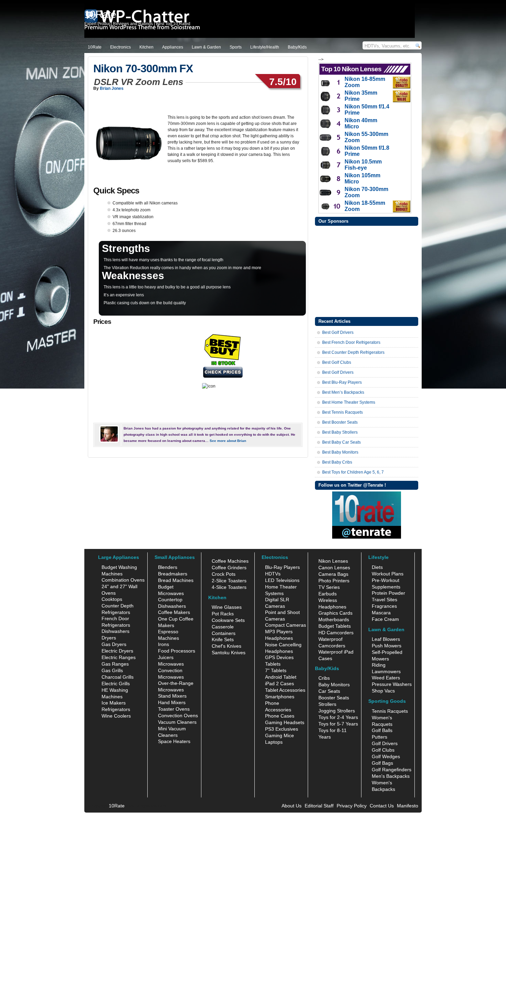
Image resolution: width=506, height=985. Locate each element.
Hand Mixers (172, 702)
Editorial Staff (319, 805)
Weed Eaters (386, 677)
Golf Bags (382, 763)
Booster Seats (333, 697)
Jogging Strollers (336, 710)
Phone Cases (279, 716)
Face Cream (385, 619)
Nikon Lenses (333, 561)
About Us (292, 805)
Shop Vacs (383, 690)
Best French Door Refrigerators (351, 342)
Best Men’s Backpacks (343, 392)
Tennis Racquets (390, 711)
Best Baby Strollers (340, 432)
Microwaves (171, 664)
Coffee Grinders (229, 567)
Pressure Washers (392, 684)
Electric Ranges (119, 657)
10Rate (95, 47)
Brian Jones (112, 88)
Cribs (324, 678)
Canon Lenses (334, 567)
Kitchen (146, 47)
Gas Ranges (115, 664)
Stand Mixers (172, 696)
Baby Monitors (334, 684)
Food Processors (176, 651)
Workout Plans (387, 573)
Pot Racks (223, 613)
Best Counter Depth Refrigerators (353, 352)
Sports (236, 47)
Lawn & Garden (206, 47)
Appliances (172, 47)
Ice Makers (114, 703)
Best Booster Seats (340, 422)
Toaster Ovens (174, 709)
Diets (377, 567)
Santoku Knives (228, 652)
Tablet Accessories (285, 690)
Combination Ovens (123, 580)
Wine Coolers (116, 716)
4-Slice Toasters (229, 587)
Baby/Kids (297, 47)
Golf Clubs (383, 750)
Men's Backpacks (391, 776)
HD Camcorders (336, 632)
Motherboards (333, 619)
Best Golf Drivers (338, 332)
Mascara (381, 612)
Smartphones (279, 696)
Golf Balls (382, 730)
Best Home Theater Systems (348, 402)
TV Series (329, 587)
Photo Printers (333, 580)
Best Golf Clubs (336, 362)
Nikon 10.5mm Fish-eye (363, 165)
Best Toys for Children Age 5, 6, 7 (353, 472)
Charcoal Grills (118, 677)
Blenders (167, 567)
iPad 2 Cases (279, 683)
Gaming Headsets (284, 722)
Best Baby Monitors (340, 452)
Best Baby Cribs (337, 462)
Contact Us (382, 805)
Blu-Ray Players (282, 567)
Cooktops (112, 599)
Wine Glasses (227, 607)
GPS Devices (279, 657)
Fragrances (384, 606)
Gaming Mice (279, 735)
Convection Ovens (178, 715)
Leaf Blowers (386, 639)
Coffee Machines (230, 561)
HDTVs (273, 573)
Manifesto (407, 805)
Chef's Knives (226, 646)
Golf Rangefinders (391, 769)
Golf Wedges (386, 756)
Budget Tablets (334, 626)
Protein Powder (388, 593)
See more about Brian (228, 441)
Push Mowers (386, 645)
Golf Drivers (385, 743)
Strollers (327, 704)
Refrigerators (116, 709)
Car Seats (329, 691)
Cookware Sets (228, 620)
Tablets (273, 664)
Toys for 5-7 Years (338, 724)
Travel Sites (384, 599)
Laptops (274, 742)
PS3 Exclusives (281, 729)
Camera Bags (333, 574)
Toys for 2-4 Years (338, 717)
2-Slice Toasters (229, 580)
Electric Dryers (117, 651)
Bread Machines (175, 580)
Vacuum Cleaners (177, 722)
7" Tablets (275, 670)
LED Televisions (282, 580)
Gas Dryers (114, 644)
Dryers (109, 637)
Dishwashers (115, 631)
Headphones (279, 638)
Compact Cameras (285, 625)
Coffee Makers (174, 612)
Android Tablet (280, 677)
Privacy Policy (352, 805)
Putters (379, 737)
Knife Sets (223, 639)
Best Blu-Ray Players (342, 382)
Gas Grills (112, 670)
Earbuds (327, 593)
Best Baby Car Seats (341, 442)
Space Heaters (174, 741)
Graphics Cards (335, 613)
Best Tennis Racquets (342, 412)
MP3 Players (279, 631)
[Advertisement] (367, 270)
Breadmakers (172, 573)
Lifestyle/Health (264, 47)
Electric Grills (116, 683)
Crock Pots (223, 574)
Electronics (120, 47)
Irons (163, 644)
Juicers (165, 657)
